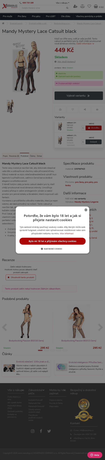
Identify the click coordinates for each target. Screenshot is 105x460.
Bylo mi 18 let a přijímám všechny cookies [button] (52, 241)
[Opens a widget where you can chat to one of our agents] (94, 455)
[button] (52, 248)
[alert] (52, 230)
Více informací (67, 233)
